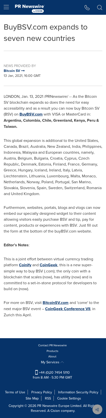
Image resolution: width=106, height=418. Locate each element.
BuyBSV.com (31, 114)
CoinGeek (48, 265)
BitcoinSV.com (56, 302)
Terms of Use (15, 392)
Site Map (32, 398)
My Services (50, 362)
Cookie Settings (69, 398)
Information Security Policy (78, 392)
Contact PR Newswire (52, 345)
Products (52, 351)
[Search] (99, 7)
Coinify (25, 265)
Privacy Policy (41, 392)
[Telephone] (87, 7)
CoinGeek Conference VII (67, 309)
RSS (48, 398)
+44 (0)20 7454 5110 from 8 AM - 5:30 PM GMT (52, 375)
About (52, 356)
